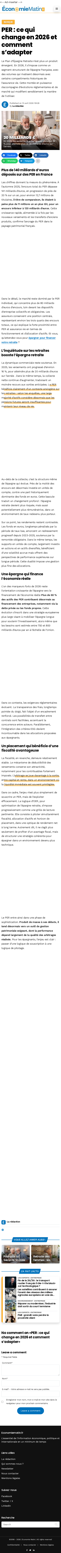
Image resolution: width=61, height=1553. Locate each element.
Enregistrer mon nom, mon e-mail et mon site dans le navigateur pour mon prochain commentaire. (31, 1401)
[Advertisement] (30, 262)
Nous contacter (10, 1473)
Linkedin (6, 1505)
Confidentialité (13, 1545)
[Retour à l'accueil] (24, 8)
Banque (8, 22)
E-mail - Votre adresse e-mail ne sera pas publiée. (26, 1389)
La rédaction (13, 1221)
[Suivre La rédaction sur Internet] (2, 1230)
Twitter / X (7, 1501)
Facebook (6, 1496)
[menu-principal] (57, 9)
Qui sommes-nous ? (12, 1463)
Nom (5, 1378)
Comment (7, 1363)
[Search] (56, 1524)
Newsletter (7, 1468)
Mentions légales (10, 1478)
